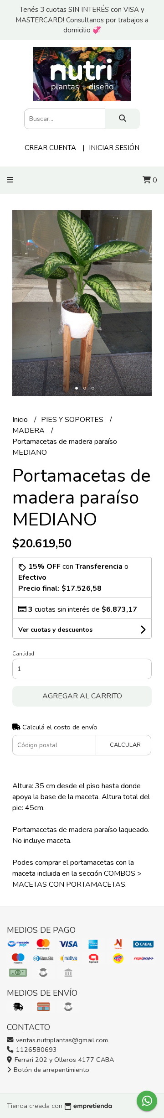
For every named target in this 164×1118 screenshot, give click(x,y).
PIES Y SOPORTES (73, 420)
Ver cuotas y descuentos (55, 629)
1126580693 (35, 1049)
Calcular (125, 745)
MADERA (29, 431)
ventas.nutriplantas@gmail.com (61, 1040)
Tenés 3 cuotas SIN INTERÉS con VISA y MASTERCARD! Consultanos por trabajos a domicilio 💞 (82, 20)
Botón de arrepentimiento (50, 1069)
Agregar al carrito (82, 696)
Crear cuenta (50, 147)
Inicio (21, 420)
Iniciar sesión (114, 147)
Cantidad (23, 653)
